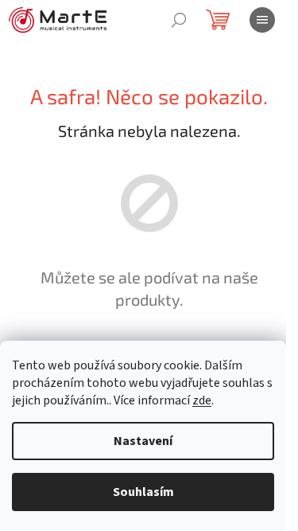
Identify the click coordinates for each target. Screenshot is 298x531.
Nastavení (143, 441)
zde (201, 400)
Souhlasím (143, 492)
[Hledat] (179, 20)
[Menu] (262, 20)
